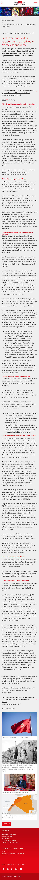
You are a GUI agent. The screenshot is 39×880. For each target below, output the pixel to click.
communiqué (6, 200)
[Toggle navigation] (35, 3)
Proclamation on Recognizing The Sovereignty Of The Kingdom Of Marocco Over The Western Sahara (18, 699)
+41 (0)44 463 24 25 (10, 840)
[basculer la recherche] (3, 3)
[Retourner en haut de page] (35, 872)
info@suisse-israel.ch (13, 842)
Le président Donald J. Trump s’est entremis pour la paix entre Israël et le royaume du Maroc (18, 91)
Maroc (4, 100)
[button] (3, 869)
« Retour (6, 824)
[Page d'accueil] (19, 3)
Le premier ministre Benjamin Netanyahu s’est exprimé (17, 108)
